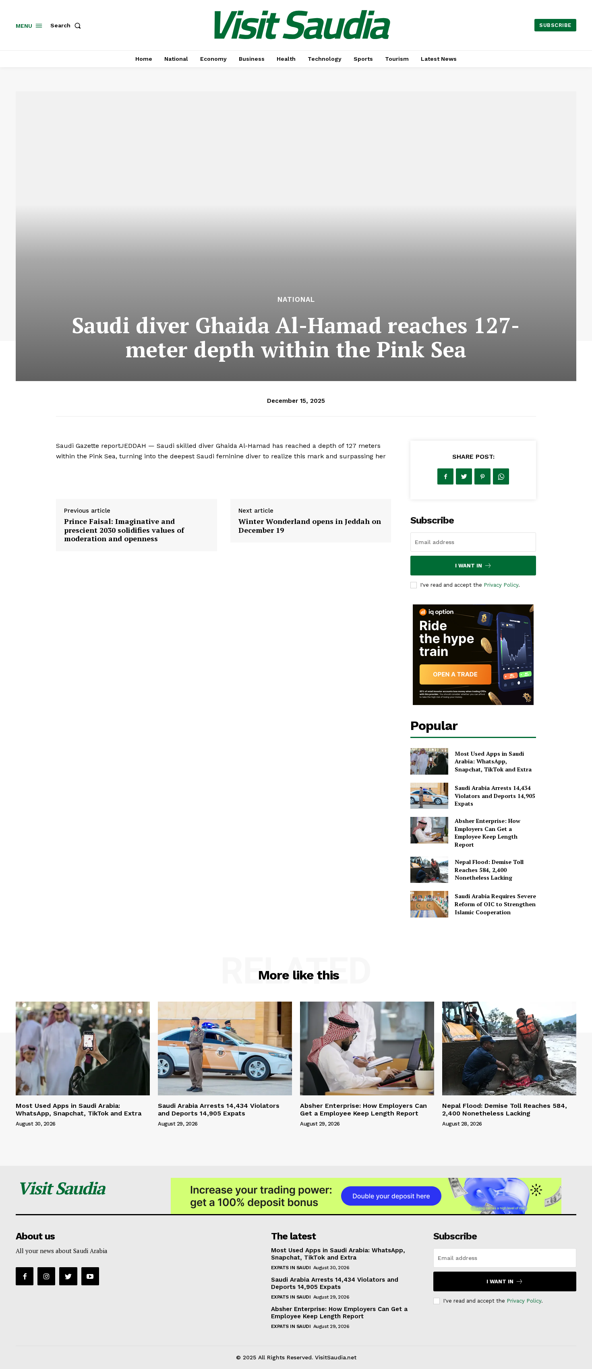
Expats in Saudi (291, 1267)
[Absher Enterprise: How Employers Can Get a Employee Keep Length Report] (429, 830)
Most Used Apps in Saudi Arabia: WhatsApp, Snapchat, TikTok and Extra (493, 761)
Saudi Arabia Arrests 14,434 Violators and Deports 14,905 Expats (495, 795)
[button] (67, 25)
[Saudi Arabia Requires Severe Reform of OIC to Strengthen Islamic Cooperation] (429, 904)
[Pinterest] (482, 476)
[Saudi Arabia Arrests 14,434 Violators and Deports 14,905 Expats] (429, 796)
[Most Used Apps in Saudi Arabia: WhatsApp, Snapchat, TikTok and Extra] (429, 761)
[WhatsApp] (501, 476)
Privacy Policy (501, 585)
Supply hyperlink (82, 476)
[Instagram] (46, 1276)
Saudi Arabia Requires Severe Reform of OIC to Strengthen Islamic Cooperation (495, 903)
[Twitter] (464, 476)
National (296, 299)
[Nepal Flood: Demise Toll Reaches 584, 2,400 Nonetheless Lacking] (429, 870)
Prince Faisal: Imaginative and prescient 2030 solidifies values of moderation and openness (124, 529)
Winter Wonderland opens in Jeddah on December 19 (309, 525)
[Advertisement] (296, 233)
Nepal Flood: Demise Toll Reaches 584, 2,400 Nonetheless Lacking (489, 869)
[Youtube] (90, 1276)
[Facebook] (445, 476)
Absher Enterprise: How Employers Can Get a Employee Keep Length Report (487, 832)
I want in (468, 566)
